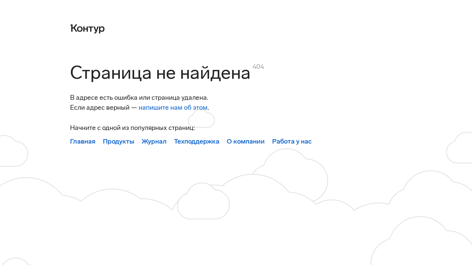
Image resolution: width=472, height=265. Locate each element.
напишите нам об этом (173, 107)
